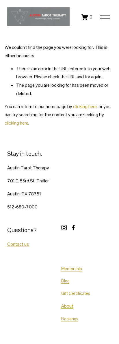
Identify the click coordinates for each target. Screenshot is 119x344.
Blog (65, 281)
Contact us (18, 244)
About (67, 306)
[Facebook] (73, 227)
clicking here (85, 106)
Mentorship (71, 268)
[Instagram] (64, 227)
